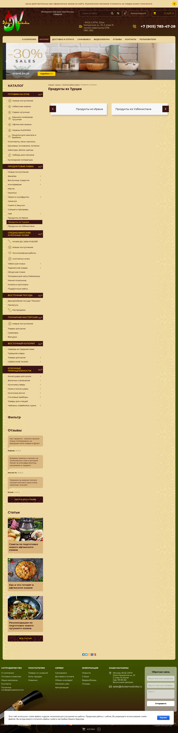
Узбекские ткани (18, 361)
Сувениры (13, 333)
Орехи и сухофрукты (18, 197)
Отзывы (86, 684)
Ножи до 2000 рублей (25, 241)
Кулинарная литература (20, 160)
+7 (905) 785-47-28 (158, 26)
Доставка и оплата (64, 676)
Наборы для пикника (23, 155)
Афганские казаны (22, 124)
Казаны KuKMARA (21, 130)
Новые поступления (22, 100)
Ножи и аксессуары (18, 389)
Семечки (12, 201)
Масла (11, 188)
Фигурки (12, 337)
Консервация (15, 184)
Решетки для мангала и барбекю (24, 136)
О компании (7, 673)
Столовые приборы (18, 397)
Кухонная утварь (16, 384)
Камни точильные (17, 280)
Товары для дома (17, 328)
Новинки (32, 680)
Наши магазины (9, 680)
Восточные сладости (18, 180)
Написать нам (62, 684)
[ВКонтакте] (83, 654)
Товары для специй (18, 401)
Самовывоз (34, 13)
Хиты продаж (35, 676)
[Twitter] (86, 654)
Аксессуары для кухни (19, 376)
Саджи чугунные (21, 112)
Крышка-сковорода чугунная (22, 118)
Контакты (6, 684)
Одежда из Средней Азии (21, 349)
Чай (10, 213)
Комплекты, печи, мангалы (21, 141)
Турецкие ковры (16, 353)
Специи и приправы (18, 209)
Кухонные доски (16, 393)
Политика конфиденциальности (12, 688)
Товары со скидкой (38, 673)
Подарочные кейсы (18, 288)
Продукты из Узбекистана (21, 226)
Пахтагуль (13, 305)
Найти (112, 13)
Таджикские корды (18, 268)
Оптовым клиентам (11, 676)
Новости (86, 673)
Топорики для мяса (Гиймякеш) (24, 276)
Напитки (12, 193)
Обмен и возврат (64, 680)
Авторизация (138, 13)
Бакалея (12, 176)
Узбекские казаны (21, 106)
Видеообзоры (89, 680)
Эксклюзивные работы (24, 253)
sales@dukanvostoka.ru (127, 686)
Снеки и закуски (16, 205)
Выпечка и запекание (19, 380)
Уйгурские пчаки (16, 272)
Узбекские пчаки (16, 263)
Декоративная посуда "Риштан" (24, 301)
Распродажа (18, 310)
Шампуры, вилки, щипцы (20, 150)
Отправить (160, 703)
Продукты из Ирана (18, 218)
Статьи (85, 676)
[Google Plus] (95, 654)
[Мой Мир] (92, 654)
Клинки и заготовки (18, 284)
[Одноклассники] (89, 654)
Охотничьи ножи (21, 258)
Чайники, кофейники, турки (22, 405)
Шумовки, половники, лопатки (23, 146)
